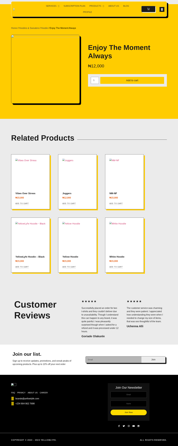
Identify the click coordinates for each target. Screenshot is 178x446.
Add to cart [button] (22, 203)
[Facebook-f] (119, 426)
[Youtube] (134, 426)
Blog (126, 6)
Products (95, 6)
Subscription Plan (74, 6)
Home (14, 28)
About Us (113, 6)
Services (51, 6)
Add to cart (132, 80)
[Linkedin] (138, 426)
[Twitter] (124, 426)
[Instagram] (129, 426)
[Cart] (148, 9)
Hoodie (44, 28)
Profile (87, 12)
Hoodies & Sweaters (29, 28)
